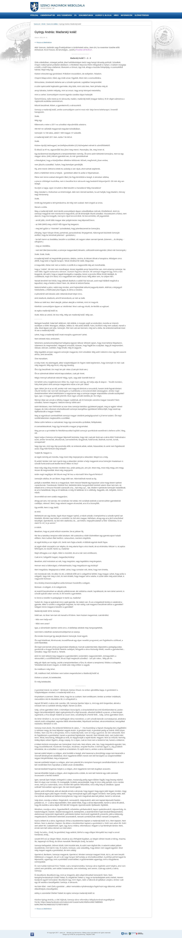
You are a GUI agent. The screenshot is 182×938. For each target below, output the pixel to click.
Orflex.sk (72, 934)
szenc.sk (62, 933)
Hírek (116, 15)
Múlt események (64, 15)
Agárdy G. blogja (103, 15)
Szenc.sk (37, 24)
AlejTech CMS (90, 934)
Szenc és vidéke (52, 24)
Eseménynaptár (47, 15)
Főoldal (34, 15)
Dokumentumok (86, 15)
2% (75, 15)
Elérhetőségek (142, 15)
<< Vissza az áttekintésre (43, 42)
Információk (126, 15)
